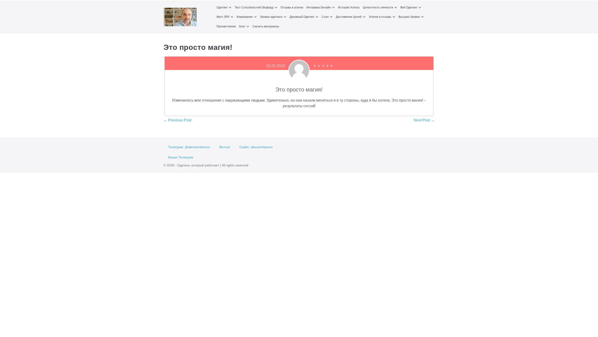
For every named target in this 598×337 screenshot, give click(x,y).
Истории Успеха (349, 7)
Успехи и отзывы (380, 16)
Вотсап (224, 147)
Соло (325, 16)
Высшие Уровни (409, 16)
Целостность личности (378, 7)
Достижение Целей (349, 16)
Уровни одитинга (271, 16)
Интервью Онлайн (318, 7)
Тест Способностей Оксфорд (254, 7)
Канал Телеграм (180, 157)
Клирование (245, 16)
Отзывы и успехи (292, 7)
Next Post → (424, 120)
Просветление (226, 26)
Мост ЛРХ (223, 16)
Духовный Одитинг (302, 16)
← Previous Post (177, 120)
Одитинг (222, 7)
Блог (242, 26)
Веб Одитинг (408, 7)
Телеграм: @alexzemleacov (189, 147)
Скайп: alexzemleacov (256, 147)
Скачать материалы (266, 26)
